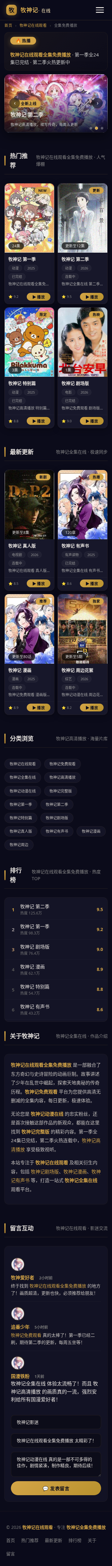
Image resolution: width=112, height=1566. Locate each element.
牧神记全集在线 (23, 777)
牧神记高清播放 (62, 777)
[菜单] (100, 10)
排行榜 (75, 1540)
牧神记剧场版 (57, 818)
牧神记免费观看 (62, 764)
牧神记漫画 (91, 831)
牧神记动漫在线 (23, 791)
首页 (8, 25)
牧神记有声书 (57, 831)
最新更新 (53, 1540)
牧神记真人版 (21, 831)
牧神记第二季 (57, 804)
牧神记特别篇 (21, 818)
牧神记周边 (19, 844)
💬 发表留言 (56, 1488)
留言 (10, 1554)
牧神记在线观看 (33, 25)
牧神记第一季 (21, 804)
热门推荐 (30, 1540)
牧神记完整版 (60, 791)
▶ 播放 (38, 297)
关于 (92, 1540)
